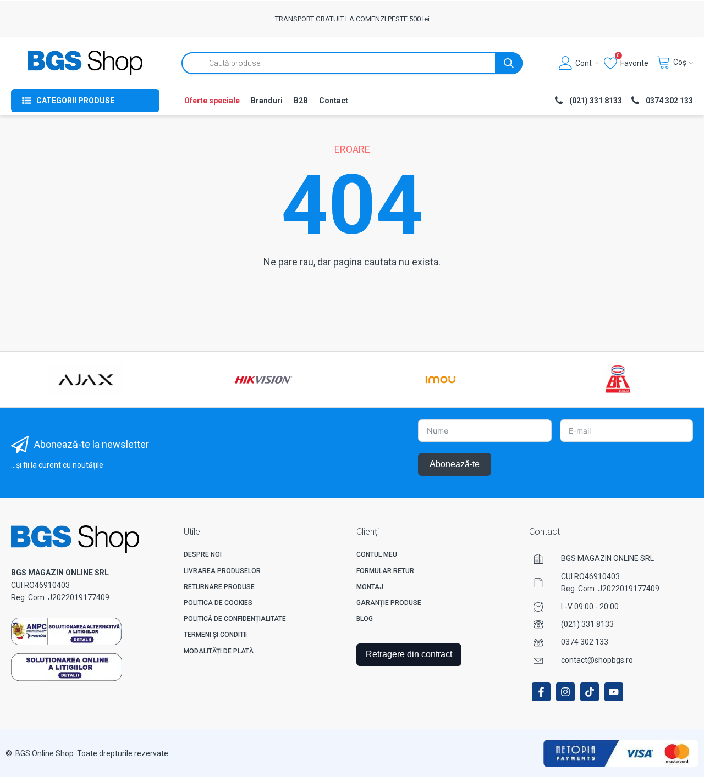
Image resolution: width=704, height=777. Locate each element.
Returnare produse (219, 587)
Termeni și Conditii (215, 635)
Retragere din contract (409, 654)
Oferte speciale (212, 100)
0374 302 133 (584, 641)
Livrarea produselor (222, 571)
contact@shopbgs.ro (597, 660)
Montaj (369, 587)
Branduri (267, 100)
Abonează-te (455, 464)
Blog (364, 619)
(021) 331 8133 (587, 624)
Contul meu (376, 554)
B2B (301, 100)
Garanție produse (388, 603)
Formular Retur (385, 571)
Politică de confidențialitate (235, 619)
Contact (333, 100)
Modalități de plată (219, 651)
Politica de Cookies (218, 603)
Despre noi (203, 554)
